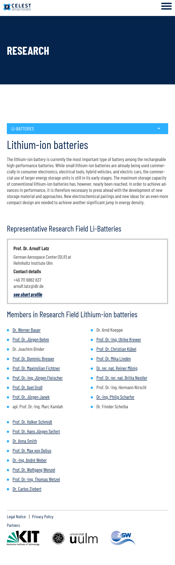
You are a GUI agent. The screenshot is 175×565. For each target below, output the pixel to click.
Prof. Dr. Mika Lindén (113, 358)
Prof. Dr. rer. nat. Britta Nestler (121, 377)
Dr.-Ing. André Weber (30, 460)
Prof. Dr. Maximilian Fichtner (36, 368)
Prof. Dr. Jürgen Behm (31, 339)
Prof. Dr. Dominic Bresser (33, 358)
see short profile (27, 294)
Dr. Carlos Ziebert (27, 489)
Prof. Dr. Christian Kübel (116, 349)
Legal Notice (16, 516)
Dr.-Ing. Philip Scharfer (115, 397)
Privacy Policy (42, 516)
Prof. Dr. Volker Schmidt (32, 421)
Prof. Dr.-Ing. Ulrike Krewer (118, 339)
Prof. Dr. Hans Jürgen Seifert (36, 431)
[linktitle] (23, 538)
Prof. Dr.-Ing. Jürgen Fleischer (38, 377)
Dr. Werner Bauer (27, 330)
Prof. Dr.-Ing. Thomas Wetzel (36, 479)
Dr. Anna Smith (25, 441)
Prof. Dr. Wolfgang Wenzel (34, 469)
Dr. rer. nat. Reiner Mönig (116, 368)
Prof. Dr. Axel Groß (27, 387)
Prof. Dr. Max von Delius (32, 450)
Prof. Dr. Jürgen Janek (31, 397)
